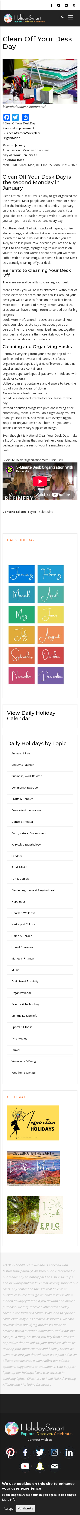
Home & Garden (22, 936)
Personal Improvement (18, 128)
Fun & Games (20, 879)
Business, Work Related (27, 776)
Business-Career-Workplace (22, 133)
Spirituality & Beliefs (24, 1016)
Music (15, 970)
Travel (16, 1050)
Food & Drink (20, 867)
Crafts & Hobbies (22, 799)
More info (9, 1500)
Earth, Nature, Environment (29, 833)
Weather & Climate (24, 1073)
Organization (11, 138)
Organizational (21, 993)
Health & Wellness (23, 913)
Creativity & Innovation (26, 810)
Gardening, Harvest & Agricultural (33, 890)
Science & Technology (26, 1004)
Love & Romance (22, 947)
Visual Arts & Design (24, 1061)
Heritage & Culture (23, 924)
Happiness (19, 901)
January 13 (30, 155)
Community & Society (25, 787)
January (20, 145)
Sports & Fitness (22, 1027)
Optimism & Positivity (25, 981)
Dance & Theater (22, 822)
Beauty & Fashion (23, 765)
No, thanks (25, 1508)
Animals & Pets (21, 753)
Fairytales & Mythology (26, 844)
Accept (8, 1508)
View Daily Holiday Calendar (31, 716)
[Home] (31, 18)
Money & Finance (23, 958)
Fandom (17, 856)
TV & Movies (19, 1038)
